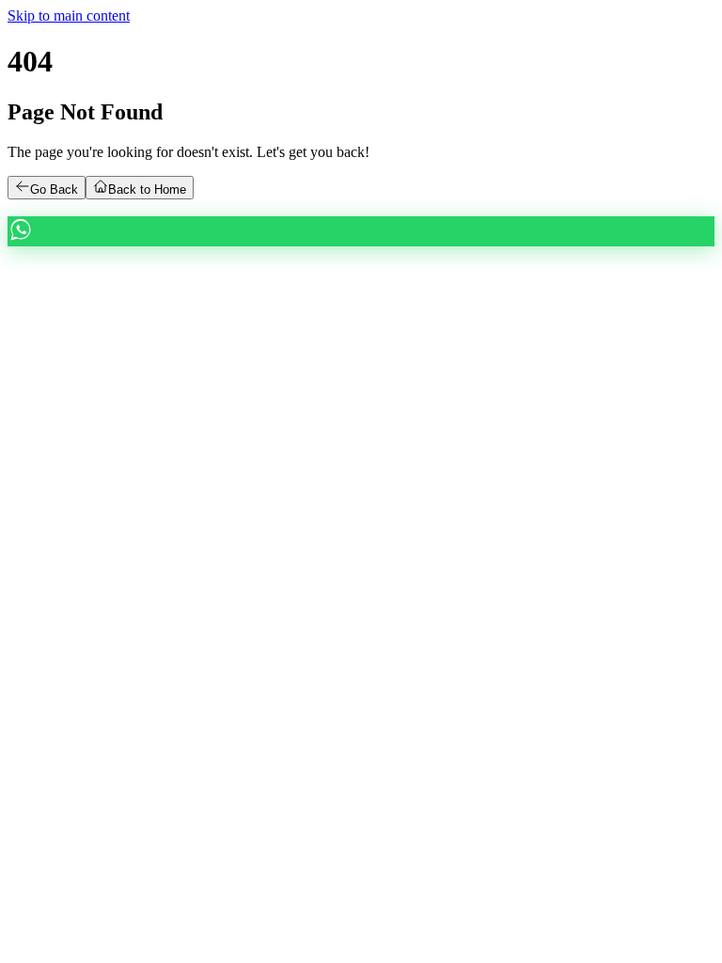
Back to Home (147, 189)
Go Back (54, 189)
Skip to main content (69, 16)
